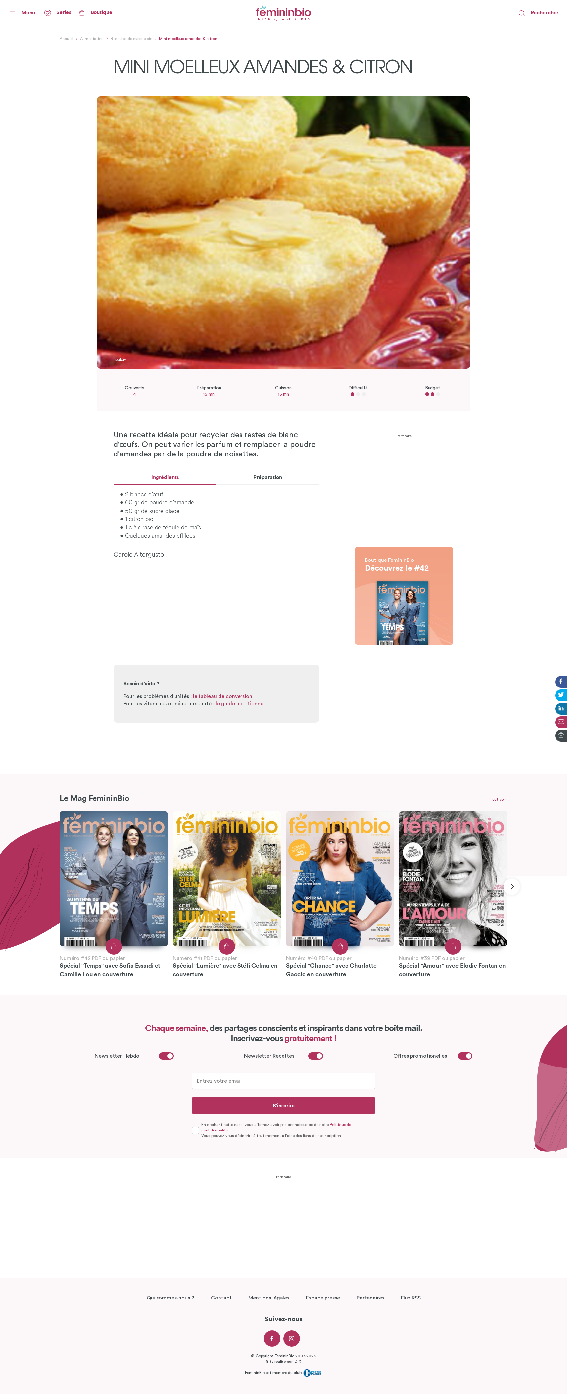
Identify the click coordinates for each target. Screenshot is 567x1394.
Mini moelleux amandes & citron (188, 39)
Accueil (66, 39)
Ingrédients (165, 477)
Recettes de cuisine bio (131, 39)
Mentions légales (268, 1297)
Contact (221, 1297)
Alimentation (92, 39)
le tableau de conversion (222, 696)
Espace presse (323, 1297)
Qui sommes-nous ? (170, 1297)
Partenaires (370, 1297)
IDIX (297, 1361)
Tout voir (498, 799)
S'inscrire (284, 1105)
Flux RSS (411, 1297)
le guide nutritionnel (240, 703)
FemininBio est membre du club (274, 1373)
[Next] (511, 886)
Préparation (267, 477)
